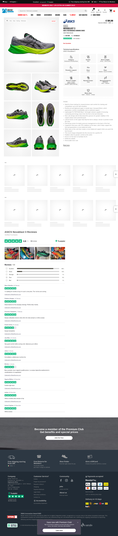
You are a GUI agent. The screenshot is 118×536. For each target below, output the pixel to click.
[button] (5, 2)
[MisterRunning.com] (9, 11)
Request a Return (39, 484)
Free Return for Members (107, 2)
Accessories (48, 15)
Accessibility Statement (40, 503)
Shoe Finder (96, 15)
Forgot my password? (40, 481)
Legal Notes (37, 492)
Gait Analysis (83, 15)
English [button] (13, 2)
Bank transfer (89, 492)
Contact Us (37, 497)
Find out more (64, 495)
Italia (12, 466)
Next (116, 174)
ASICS (65, 26)
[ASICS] (69, 21)
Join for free (59, 438)
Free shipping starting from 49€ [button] (84, 2)
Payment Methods (39, 489)
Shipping (36, 487)
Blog (64, 15)
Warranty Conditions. (40, 494)
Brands (57, 15)
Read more (66, 145)
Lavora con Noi (64, 489)
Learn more (59, 530)
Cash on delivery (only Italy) (93, 494)
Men (32, 15)
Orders (36, 479)
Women (39, 15)
